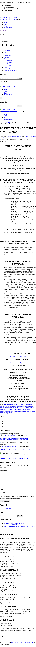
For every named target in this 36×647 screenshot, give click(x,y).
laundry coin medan (6, 406)
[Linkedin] (4, 638)
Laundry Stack (8, 69)
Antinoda (10, 65)
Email (2, 489)
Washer (6, 54)
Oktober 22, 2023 (30, 136)
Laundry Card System (10, 70)
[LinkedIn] (4, 426)
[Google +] (4, 425)
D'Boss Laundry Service (14, 136)
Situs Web (3, 493)
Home (5, 89)
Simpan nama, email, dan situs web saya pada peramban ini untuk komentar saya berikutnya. (17, 497)
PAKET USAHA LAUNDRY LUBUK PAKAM (15, 449)
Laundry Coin (8, 67)
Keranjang (7, 50)
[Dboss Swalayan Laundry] (8, 18)
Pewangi (9, 62)
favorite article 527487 (10, 525)
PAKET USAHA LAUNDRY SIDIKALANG (14, 458)
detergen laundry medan (25, 404)
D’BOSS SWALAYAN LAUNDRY (22, 643)
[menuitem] (5, 22)
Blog (5, 93)
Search (20, 78)
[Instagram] (4, 636)
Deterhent (10, 64)
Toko (5, 91)
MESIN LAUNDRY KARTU (25, 408)
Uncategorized (8, 122)
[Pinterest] (4, 423)
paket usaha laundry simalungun (22, 409)
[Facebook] (4, 420)
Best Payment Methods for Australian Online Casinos (19, 526)
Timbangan (7, 57)
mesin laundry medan (6, 409)
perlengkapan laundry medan (22, 411)
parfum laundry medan (6, 411)
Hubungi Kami (8, 94)
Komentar (3, 471)
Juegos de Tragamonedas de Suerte (14, 523)
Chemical (6, 59)
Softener (9, 60)
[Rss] (4, 640)
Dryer (5, 52)
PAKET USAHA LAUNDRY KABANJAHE (14, 439)
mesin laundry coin (10, 408)
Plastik (6, 49)
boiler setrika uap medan (10, 404)
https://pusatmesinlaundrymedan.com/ (18, 363)
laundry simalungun (18, 406)
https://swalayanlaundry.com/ (18, 356)
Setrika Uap (7, 55)
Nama (2, 486)
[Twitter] (4, 421)
